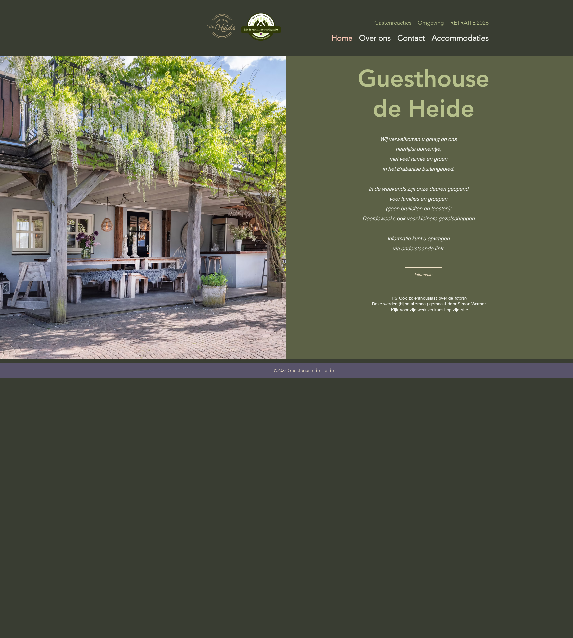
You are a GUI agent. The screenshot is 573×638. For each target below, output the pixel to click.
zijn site (460, 309)
